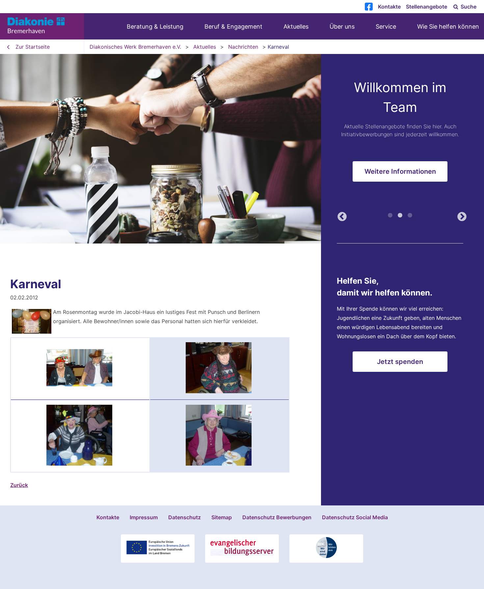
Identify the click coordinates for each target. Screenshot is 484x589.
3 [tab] (410, 215)
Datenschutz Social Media (355, 517)
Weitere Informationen (400, 171)
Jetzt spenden (400, 362)
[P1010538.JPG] (79, 463)
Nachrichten (243, 46)
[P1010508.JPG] (219, 391)
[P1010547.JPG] (219, 463)
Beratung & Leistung (155, 26)
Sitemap (221, 517)
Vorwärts (460, 215)
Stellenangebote (426, 6)
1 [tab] (390, 215)
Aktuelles (296, 26)
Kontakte (389, 6)
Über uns (342, 26)
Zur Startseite (32, 46)
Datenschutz (184, 517)
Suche (467, 6)
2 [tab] (400, 215)
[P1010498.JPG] (79, 384)
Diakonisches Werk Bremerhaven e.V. (135, 46)
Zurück (340, 215)
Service (386, 26)
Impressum (144, 517)
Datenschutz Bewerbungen (276, 517)
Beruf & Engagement (233, 26)
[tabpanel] (242, 148)
